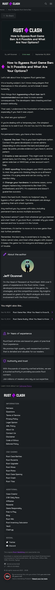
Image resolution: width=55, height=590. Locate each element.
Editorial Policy (25, 386)
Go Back (10, 16)
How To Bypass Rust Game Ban (19, 10)
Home (2, 10)
